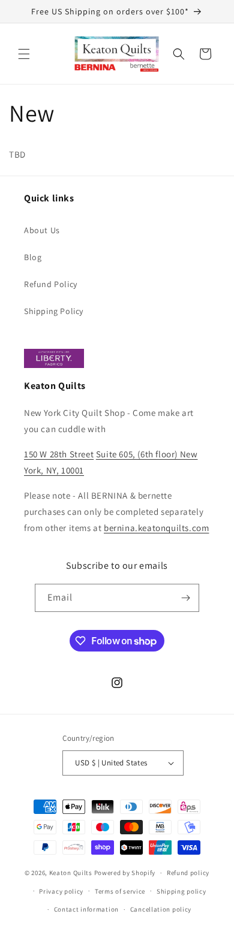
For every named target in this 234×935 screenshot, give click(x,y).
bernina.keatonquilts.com (156, 527)
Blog (32, 257)
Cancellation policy (160, 909)
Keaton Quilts (70, 872)
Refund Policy (50, 284)
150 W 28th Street (59, 454)
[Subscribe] (185, 598)
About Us (42, 230)
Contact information (86, 909)
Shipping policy (181, 891)
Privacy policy (61, 891)
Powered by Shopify (125, 872)
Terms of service (120, 891)
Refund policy (188, 872)
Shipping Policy (53, 311)
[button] (24, 54)
